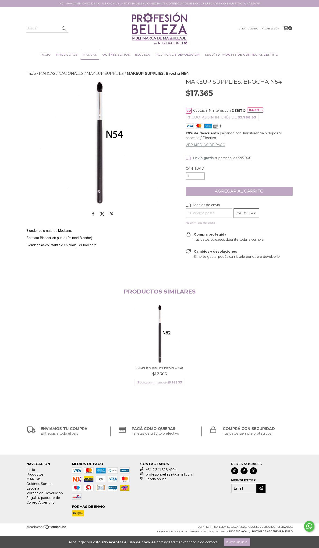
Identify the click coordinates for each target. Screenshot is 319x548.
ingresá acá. (238, 531)
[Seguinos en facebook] (244, 470)
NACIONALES (71, 73)
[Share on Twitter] (102, 213)
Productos (67, 54)
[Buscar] (63, 28)
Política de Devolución (178, 54)
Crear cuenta (248, 28)
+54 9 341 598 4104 (161, 470)
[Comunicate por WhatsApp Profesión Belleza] (309, 526)
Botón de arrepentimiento (272, 531)
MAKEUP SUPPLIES (105, 73)
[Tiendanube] (46, 528)
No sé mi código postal (201, 222)
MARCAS (90, 54)
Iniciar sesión (270, 28)
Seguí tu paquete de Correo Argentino (241, 54)
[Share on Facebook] (93, 213)
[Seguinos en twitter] (253, 470)
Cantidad (195, 168)
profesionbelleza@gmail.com (169, 474)
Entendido (237, 542)
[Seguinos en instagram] (234, 470)
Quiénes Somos (116, 54)
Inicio (46, 54)
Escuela (142, 54)
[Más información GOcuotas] (255, 110)
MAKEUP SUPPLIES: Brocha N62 (159, 368)
